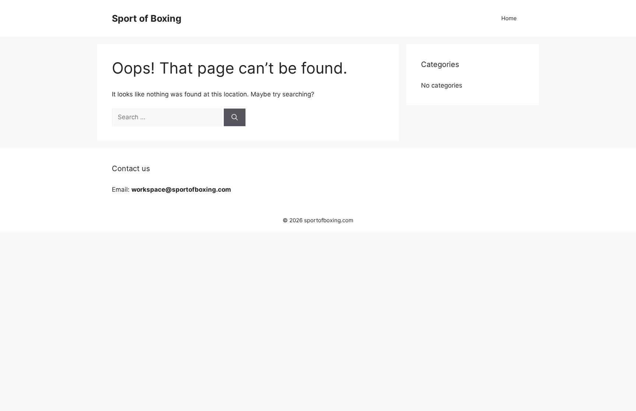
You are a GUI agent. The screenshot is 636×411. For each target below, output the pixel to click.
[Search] (234, 117)
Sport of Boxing (146, 18)
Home (509, 18)
